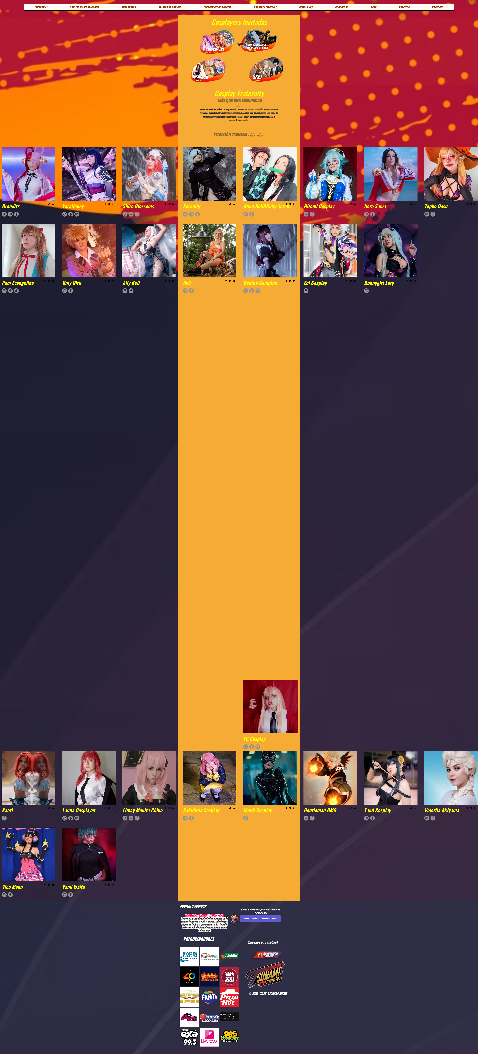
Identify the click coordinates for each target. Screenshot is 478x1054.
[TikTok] (4, 214)
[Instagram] (10, 214)
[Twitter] (48, 204)
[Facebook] (44, 204)
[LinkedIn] (52, 204)
